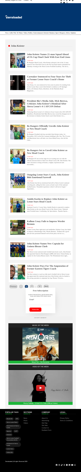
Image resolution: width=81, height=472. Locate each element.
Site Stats (45, 425)
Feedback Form (46, 430)
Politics (30, 33)
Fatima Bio (10, 452)
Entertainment (38, 33)
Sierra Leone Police (12, 422)
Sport (57, 33)
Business (52, 33)
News (7, 33)
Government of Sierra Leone (13, 426)
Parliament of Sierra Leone (12, 444)
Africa (68, 33)
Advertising (45, 420)
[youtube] (64, 3)
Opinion (73, 33)
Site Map (44, 423)
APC (17, 418)
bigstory (9, 431)
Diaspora (62, 33)
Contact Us (45, 428)
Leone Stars (10, 449)
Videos (25, 33)
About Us (45, 418)
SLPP (15, 431)
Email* (31, 299)
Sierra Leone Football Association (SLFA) (13, 439)
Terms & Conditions (66, 420)
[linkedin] (61, 3)
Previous (13, 286)
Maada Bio (10, 418)
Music (21, 33)
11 (39, 286)
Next (46, 286)
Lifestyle (46, 33)
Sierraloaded (8, 461)
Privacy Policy (64, 418)
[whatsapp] (67, 3)
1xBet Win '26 (13, 33)
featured (9, 434)
